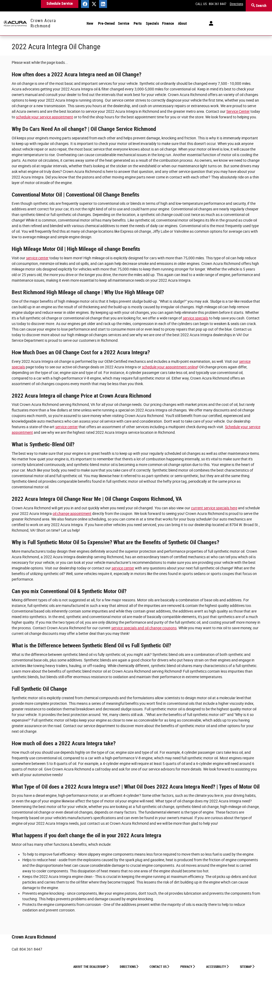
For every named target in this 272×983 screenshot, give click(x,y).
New (90, 23)
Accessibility (216, 967)
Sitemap (246, 967)
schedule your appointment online (169, 367)
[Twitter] (94, 4)
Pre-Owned (106, 23)
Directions (128, 967)
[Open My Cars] (209, 23)
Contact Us (158, 967)
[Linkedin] (103, 4)
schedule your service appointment (44, 117)
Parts (138, 23)
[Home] (15, 23)
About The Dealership (89, 967)
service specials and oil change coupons (144, 628)
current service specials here (214, 508)
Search (260, 5)
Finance (168, 23)
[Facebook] (85, 4)
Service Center (238, 111)
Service (123, 23)
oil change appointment (72, 513)
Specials (152, 23)
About (182, 23)
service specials (195, 318)
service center (37, 258)
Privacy (186, 967)
